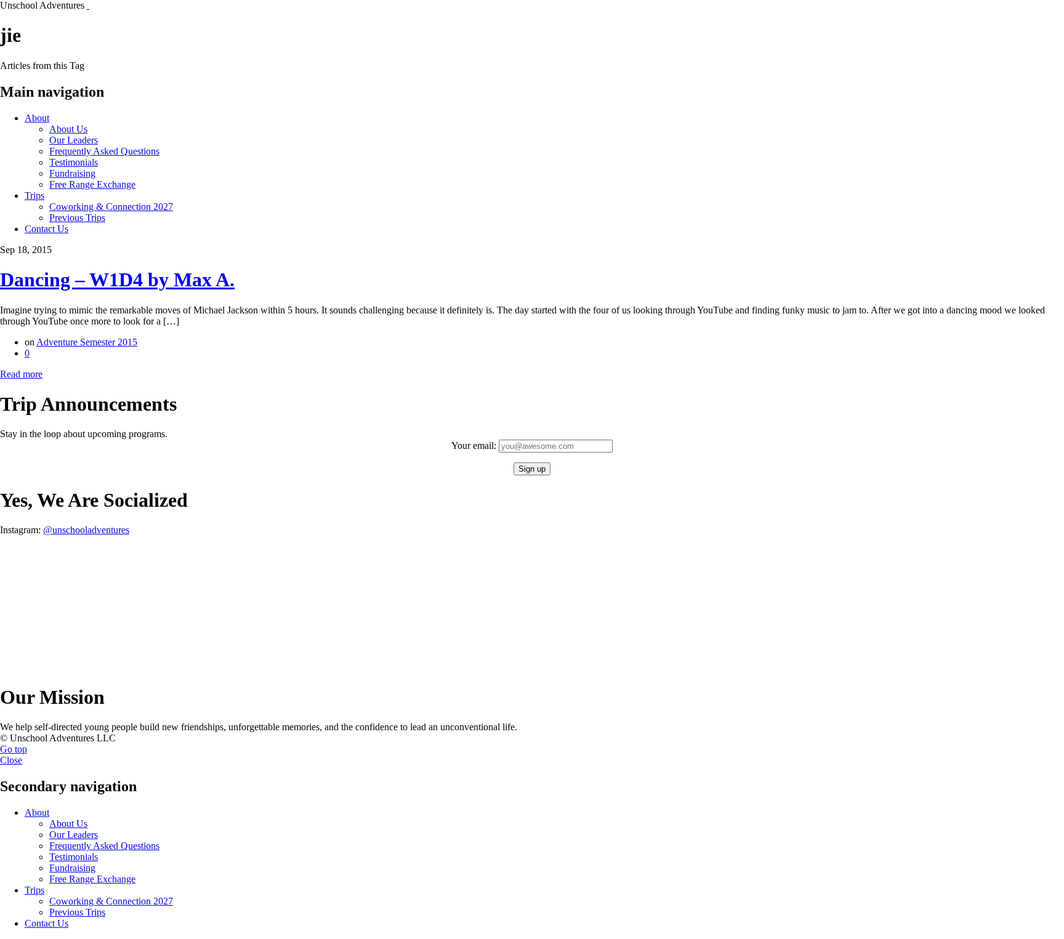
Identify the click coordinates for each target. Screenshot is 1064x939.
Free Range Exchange (92, 184)
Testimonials (73, 162)
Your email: (475, 445)
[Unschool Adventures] (88, 5)
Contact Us (46, 229)
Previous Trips (77, 217)
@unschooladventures (86, 530)
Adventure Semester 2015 (86, 342)
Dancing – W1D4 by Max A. (117, 279)
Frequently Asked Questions (104, 151)
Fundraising (72, 173)
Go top (13, 749)
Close (11, 760)
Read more (21, 374)
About (37, 118)
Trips (34, 195)
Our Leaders (73, 140)
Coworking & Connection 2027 (111, 206)
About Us (68, 129)
